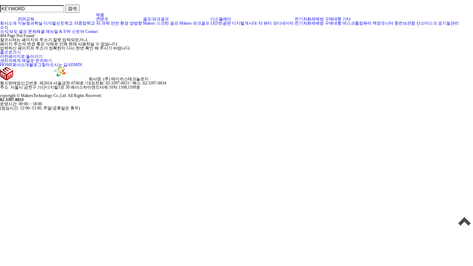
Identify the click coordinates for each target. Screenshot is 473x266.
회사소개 (8, 23)
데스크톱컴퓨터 (357, 23)
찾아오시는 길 (55, 64)
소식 (4, 27)
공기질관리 (448, 23)
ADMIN (75, 64)
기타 (346, 19)
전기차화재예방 (309, 19)
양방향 (136, 23)
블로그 (35, 64)
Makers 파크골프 (194, 23)
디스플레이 (221, 19)
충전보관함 (404, 23)
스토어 (78, 31)
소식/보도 (9, 31)
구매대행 (333, 19)
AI (98, 23)
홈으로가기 (10, 52)
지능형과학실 (30, 23)
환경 (124, 23)
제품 (100, 14)
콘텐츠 (102, 19)
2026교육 (26, 19)
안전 (115, 23)
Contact (91, 31)
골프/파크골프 (156, 19)
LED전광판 (221, 23)
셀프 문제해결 (32, 31)
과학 (105, 23)
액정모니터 (383, 23)
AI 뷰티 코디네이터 (276, 23)
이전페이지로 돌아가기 (21, 56)
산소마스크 (426, 23)
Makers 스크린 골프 (160, 23)
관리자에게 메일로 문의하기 (26, 60)
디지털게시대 (244, 23)
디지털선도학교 (58, 23)
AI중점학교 (84, 23)
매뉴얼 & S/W (58, 31)
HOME (6, 64)
